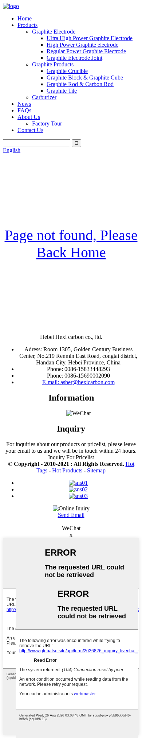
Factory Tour (47, 123)
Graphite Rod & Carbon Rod (80, 84)
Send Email (71, 515)
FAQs (24, 110)
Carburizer (44, 97)
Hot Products (67, 470)
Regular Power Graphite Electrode (86, 51)
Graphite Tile (62, 91)
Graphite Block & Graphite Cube (85, 77)
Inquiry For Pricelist (71, 457)
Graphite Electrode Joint (74, 58)
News (24, 104)
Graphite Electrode (53, 31)
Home (24, 18)
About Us (28, 117)
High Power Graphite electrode (82, 45)
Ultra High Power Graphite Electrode (90, 38)
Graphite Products (53, 64)
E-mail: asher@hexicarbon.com (78, 382)
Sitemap (96, 470)
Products (27, 25)
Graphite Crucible (67, 71)
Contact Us (30, 130)
